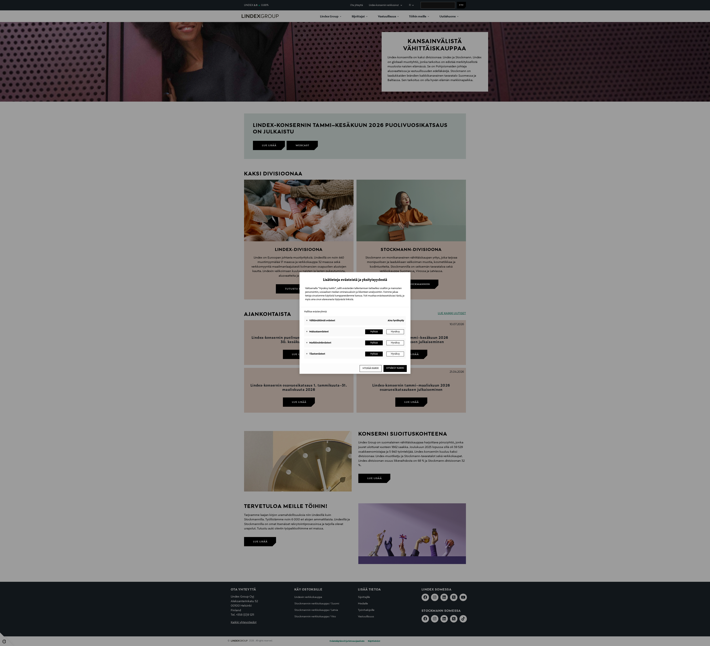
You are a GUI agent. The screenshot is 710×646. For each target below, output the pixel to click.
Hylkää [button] (374, 331)
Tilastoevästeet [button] (315, 354)
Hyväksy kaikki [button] (395, 368)
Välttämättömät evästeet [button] (320, 320)
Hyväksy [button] (395, 331)
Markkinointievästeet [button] (318, 343)
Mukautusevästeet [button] (317, 331)
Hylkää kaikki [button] (371, 368)
